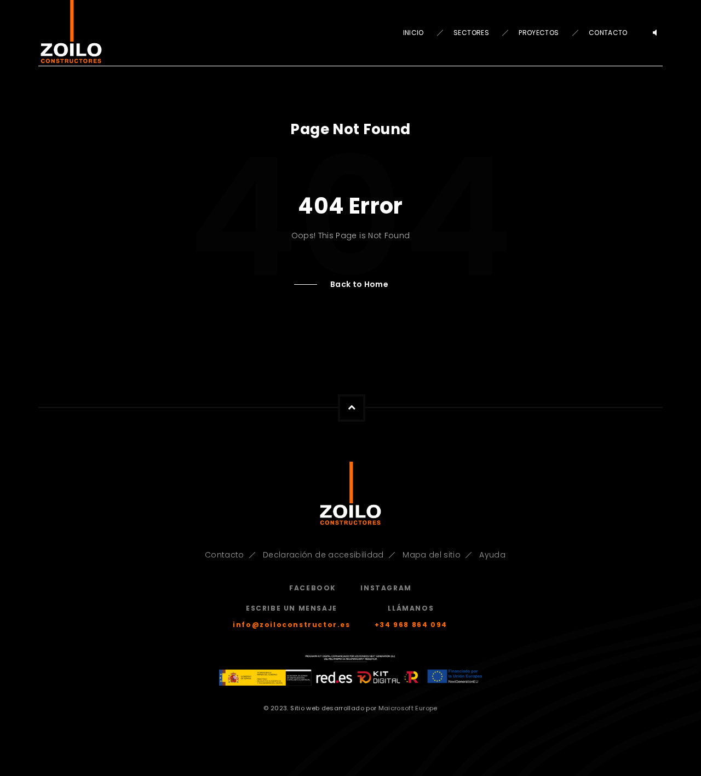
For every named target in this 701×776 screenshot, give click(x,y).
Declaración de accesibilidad (323, 554)
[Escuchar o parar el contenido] (654, 33)
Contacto (224, 554)
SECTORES (471, 32)
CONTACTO (608, 32)
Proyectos (539, 32)
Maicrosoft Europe (408, 708)
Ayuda (492, 554)
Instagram (385, 588)
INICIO (413, 32)
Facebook (312, 588)
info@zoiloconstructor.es (291, 624)
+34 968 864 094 (411, 624)
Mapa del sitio (432, 554)
